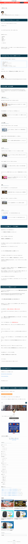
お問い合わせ (18, 541)
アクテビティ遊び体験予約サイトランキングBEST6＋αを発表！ (16, 202)
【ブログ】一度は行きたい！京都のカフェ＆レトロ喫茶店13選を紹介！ (16, 130)
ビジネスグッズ (4, 458)
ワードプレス (4, 449)
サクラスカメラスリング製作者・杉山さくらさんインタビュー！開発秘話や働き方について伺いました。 (17, 177)
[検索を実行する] (26, 403)
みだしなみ (4, 466)
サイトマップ (15, 541)
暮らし (3, 482)
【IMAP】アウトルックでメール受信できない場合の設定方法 (9, 489)
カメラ (3, 451)
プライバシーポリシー (10, 541)
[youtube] (14, 420)
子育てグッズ (4, 472)
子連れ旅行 (4, 480)
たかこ (20, 492)
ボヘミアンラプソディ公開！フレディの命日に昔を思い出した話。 (16, 217)
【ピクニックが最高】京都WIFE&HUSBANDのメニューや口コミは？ (17, 140)
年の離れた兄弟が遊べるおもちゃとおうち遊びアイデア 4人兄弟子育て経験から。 (16, 104)
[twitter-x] (13, 420)
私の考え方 (4, 469)
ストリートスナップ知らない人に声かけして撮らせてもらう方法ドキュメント (17, 155)
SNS (3, 446)
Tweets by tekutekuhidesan (4, 376)
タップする (21, 2)
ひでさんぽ (14, 0)
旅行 (3, 474)
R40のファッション (5, 464)
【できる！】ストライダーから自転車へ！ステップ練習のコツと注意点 (17, 115)
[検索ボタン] (27, 1)
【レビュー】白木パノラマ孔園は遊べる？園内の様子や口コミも (9, 492)
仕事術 (3, 456)
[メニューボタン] (1, 1)
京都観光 (4, 477)
